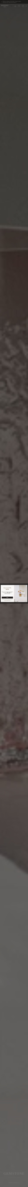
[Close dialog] (26, 585)
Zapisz (7, 597)
